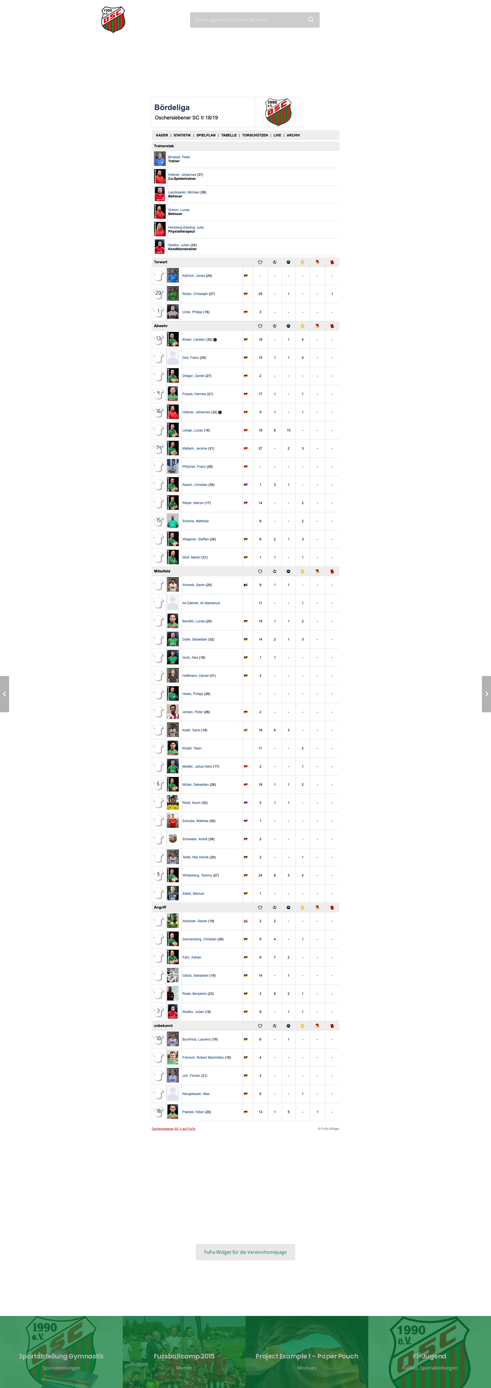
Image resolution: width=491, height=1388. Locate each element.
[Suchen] (311, 20)
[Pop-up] (387, 20)
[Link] (113, 20)
